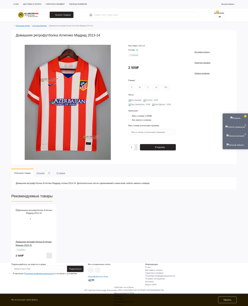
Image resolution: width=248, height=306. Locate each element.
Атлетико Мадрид (39, 26)
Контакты (149, 281)
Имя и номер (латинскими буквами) (143, 126)
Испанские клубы (23, 26)
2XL (165, 87)
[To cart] (49, 256)
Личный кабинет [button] (228, 4)
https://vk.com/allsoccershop (91, 270)
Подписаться (75, 269)
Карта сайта (151, 284)
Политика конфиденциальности (39, 273)
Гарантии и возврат (55, 4)
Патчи (131, 95)
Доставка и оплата (32, 4)
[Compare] (52, 214)
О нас (16, 4)
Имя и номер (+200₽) (142, 116)
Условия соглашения (155, 279)
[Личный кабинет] (235, 144)
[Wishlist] (52, 209)
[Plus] (136, 145)
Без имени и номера (141, 120)
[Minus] (136, 148)
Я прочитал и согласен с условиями (45, 273)
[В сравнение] (229, 35)
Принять (227, 300)
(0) (137, 50)
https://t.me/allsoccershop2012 (97, 270)
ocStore (130, 287)
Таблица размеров (78, 4)
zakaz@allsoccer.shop (98, 276)
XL (156, 87)
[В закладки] (220, 35)
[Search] (91, 15)
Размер (132, 80)
